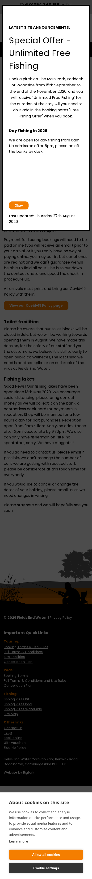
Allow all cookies (46, 855)
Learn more (18, 841)
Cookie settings (46, 868)
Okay (19, 205)
